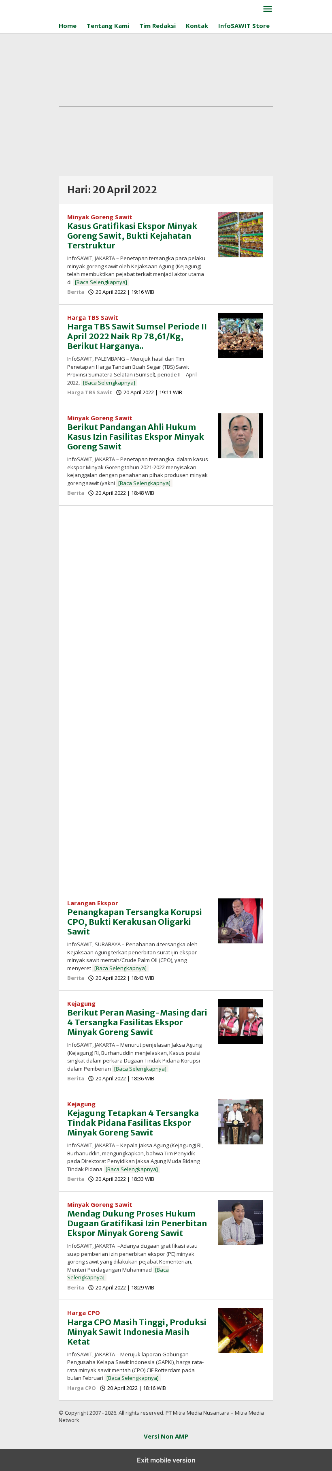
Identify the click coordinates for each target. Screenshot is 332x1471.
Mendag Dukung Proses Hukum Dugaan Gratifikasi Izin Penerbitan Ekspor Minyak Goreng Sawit (137, 1223)
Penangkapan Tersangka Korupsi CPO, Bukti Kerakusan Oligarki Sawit (134, 921)
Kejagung (81, 1003)
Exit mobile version (166, 1460)
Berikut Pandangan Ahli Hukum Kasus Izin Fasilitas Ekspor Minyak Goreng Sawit (135, 436)
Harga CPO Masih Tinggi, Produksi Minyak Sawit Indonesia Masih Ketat (136, 1332)
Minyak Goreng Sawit (99, 217)
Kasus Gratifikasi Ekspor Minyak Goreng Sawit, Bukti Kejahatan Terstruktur (132, 235)
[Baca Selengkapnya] (101, 282)
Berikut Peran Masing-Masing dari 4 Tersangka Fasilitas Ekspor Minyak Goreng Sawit (137, 1022)
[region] (166, 579)
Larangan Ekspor (92, 903)
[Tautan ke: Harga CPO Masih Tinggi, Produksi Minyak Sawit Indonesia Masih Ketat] (240, 1330)
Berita (75, 291)
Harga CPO (83, 1313)
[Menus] (267, 9)
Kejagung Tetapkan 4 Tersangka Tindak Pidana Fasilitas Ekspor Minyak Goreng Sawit (133, 1122)
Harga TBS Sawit (92, 317)
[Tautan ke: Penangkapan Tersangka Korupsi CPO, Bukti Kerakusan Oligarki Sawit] (240, 920)
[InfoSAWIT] (144, 7)
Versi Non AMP (166, 1436)
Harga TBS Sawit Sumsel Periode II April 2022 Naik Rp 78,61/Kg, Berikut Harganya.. (137, 336)
